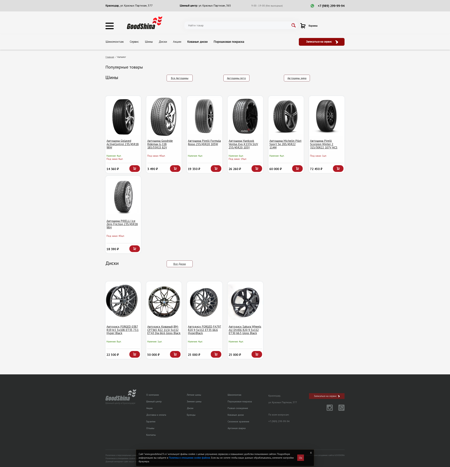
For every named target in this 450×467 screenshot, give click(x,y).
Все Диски (179, 264)
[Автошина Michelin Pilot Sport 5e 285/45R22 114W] (286, 116)
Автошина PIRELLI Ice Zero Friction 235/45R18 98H (122, 224)
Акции (177, 42)
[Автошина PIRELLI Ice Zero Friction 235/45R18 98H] (123, 196)
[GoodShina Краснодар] (144, 22)
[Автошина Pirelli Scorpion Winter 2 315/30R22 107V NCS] (326, 116)
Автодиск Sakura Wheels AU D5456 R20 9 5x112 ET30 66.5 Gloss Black (245, 330)
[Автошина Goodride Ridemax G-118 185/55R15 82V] (164, 116)
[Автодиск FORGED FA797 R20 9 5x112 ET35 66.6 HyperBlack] (204, 302)
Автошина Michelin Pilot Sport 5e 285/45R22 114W (285, 144)
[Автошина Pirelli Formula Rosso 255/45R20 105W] (204, 116)
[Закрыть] (311, 453)
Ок (300, 457)
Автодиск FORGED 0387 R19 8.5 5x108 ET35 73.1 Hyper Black (123, 330)
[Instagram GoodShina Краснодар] (327, 409)
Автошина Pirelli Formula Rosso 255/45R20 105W (204, 142)
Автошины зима (296, 78)
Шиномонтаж (114, 42)
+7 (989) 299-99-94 (331, 6)
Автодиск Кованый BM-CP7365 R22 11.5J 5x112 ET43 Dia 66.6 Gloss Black (164, 330)
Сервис (134, 42)
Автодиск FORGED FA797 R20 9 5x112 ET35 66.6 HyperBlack (204, 330)
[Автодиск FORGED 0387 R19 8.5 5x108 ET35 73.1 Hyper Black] (123, 302)
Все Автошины (179, 78)
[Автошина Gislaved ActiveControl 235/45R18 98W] (123, 116)
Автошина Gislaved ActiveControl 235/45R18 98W (123, 144)
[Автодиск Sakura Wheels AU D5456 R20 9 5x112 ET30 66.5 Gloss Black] (245, 302)
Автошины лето (236, 78)
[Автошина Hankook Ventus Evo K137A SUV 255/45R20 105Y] (245, 116)
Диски (163, 42)
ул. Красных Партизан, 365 (215, 5)
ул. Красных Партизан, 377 (136, 5)
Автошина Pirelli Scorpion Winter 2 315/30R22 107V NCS (323, 144)
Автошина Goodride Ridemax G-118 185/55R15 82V (160, 144)
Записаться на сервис (319, 41)
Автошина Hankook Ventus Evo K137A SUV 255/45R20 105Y (243, 144)
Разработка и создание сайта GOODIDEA (324, 455)
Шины (149, 42)
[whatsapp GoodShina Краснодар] (339, 409)
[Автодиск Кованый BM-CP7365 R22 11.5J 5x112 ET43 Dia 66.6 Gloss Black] (164, 302)
